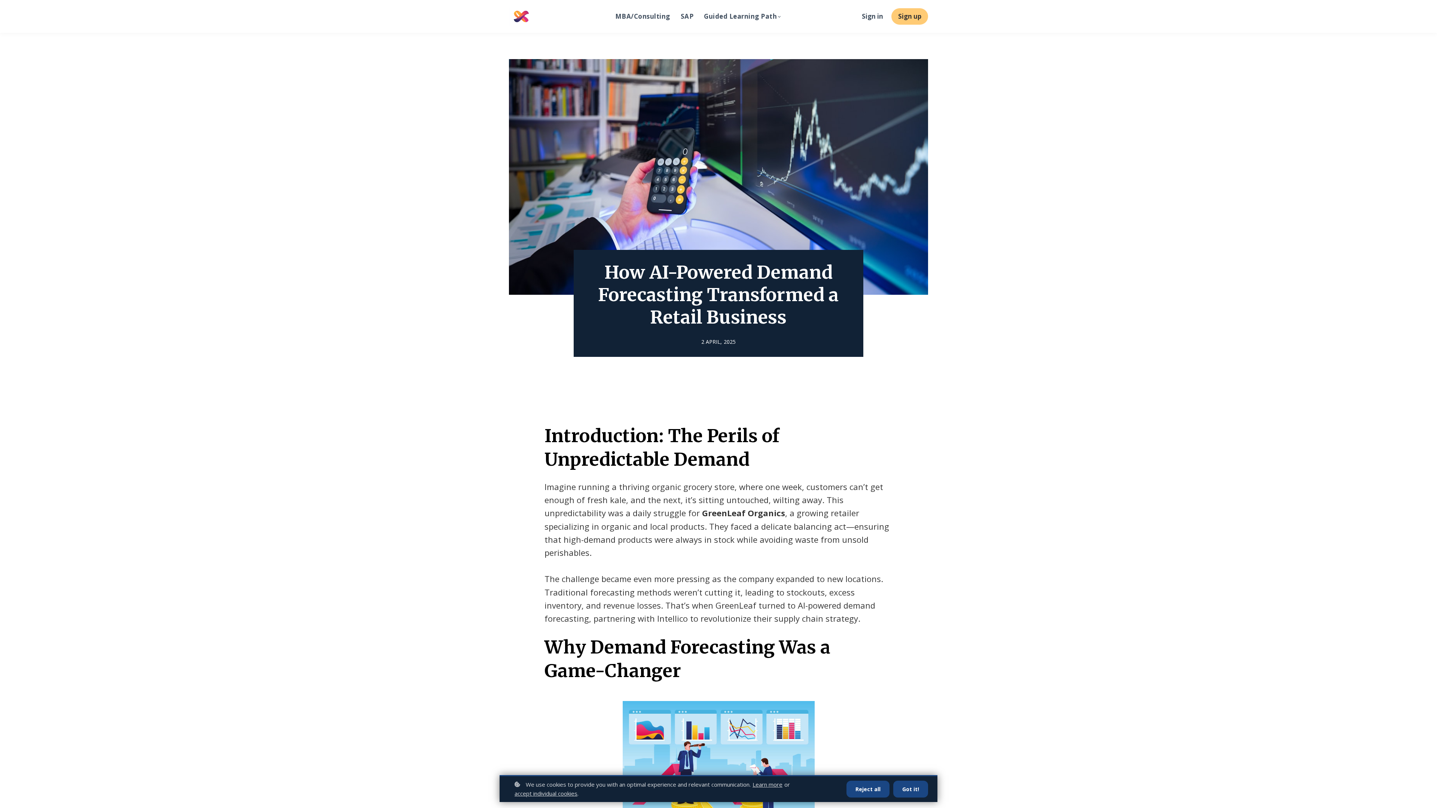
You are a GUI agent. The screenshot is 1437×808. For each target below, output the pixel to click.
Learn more (767, 784)
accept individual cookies (546, 793)
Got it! (910, 789)
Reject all (868, 789)
